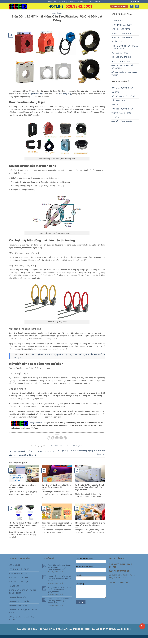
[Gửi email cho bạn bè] (57, 438)
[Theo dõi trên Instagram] (133, 2)
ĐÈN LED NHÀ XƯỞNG (120, 61)
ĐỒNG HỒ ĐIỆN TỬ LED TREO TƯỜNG (124, 73)
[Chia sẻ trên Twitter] (53, 438)
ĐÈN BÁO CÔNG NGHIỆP (121, 121)
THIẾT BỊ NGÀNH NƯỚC (121, 113)
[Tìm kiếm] (131, 6)
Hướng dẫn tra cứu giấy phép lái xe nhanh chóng (23, 486)
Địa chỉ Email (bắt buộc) (84, 567)
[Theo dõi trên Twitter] (136, 2)
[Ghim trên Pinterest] (61, 438)
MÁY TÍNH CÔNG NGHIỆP (122, 109)
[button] (137, 6)
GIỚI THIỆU (61, 1)
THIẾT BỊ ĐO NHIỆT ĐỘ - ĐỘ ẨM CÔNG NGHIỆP (124, 47)
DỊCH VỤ (80, 1)
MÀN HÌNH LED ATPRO (120, 29)
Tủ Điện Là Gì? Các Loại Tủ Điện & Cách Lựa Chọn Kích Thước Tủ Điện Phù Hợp (89, 487)
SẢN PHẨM (71, 1)
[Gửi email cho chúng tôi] (138, 2)
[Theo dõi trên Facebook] (131, 2)
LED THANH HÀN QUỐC (121, 25)
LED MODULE (117, 21)
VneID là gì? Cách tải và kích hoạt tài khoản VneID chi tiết (56, 486)
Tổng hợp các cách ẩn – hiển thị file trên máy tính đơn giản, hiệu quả (59, 589)
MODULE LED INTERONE (121, 37)
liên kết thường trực (75, 446)
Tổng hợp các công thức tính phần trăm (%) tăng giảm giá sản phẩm (57, 524)
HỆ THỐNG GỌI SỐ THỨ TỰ (123, 96)
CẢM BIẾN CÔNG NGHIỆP (122, 88)
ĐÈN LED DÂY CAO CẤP (121, 57)
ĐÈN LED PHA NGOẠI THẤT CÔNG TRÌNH (122, 66)
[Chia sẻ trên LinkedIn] (65, 438)
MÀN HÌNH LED (117, 105)
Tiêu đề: (79, 575)
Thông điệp (80, 584)
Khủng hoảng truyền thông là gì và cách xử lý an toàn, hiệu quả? (90, 524)
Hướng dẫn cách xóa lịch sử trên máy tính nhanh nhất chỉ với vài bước (59, 578)
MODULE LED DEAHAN (121, 33)
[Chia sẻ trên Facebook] (49, 438)
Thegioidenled (36, 423)
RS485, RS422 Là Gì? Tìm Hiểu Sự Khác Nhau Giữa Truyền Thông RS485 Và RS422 (24, 525)
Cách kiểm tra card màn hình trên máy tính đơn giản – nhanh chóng (60, 601)
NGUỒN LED (116, 42)
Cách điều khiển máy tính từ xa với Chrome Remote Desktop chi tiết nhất (59, 567)
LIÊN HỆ (98, 1)
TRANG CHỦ (51, 1)
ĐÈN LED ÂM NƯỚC (119, 53)
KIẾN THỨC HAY (57, 13)
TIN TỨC (88, 1)
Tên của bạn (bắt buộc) (84, 558)
